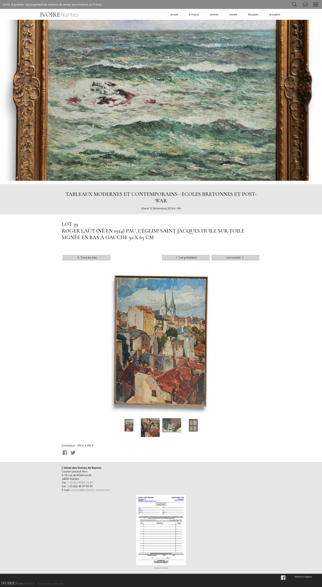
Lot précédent (187, 257)
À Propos (194, 14)
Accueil (174, 14)
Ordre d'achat (161, 567)
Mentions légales (303, 576)
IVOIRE (59, 14)
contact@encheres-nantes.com (90, 490)
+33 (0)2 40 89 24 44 (80, 482)
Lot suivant (233, 257)
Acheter (214, 14)
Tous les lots (88, 257)
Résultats (253, 14)
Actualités (274, 14)
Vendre (233, 14)
